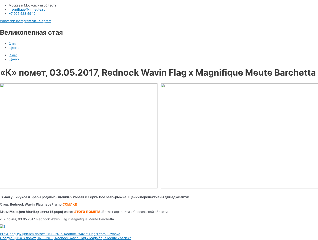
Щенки (14, 48)
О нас (13, 44)
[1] (159, 226)
